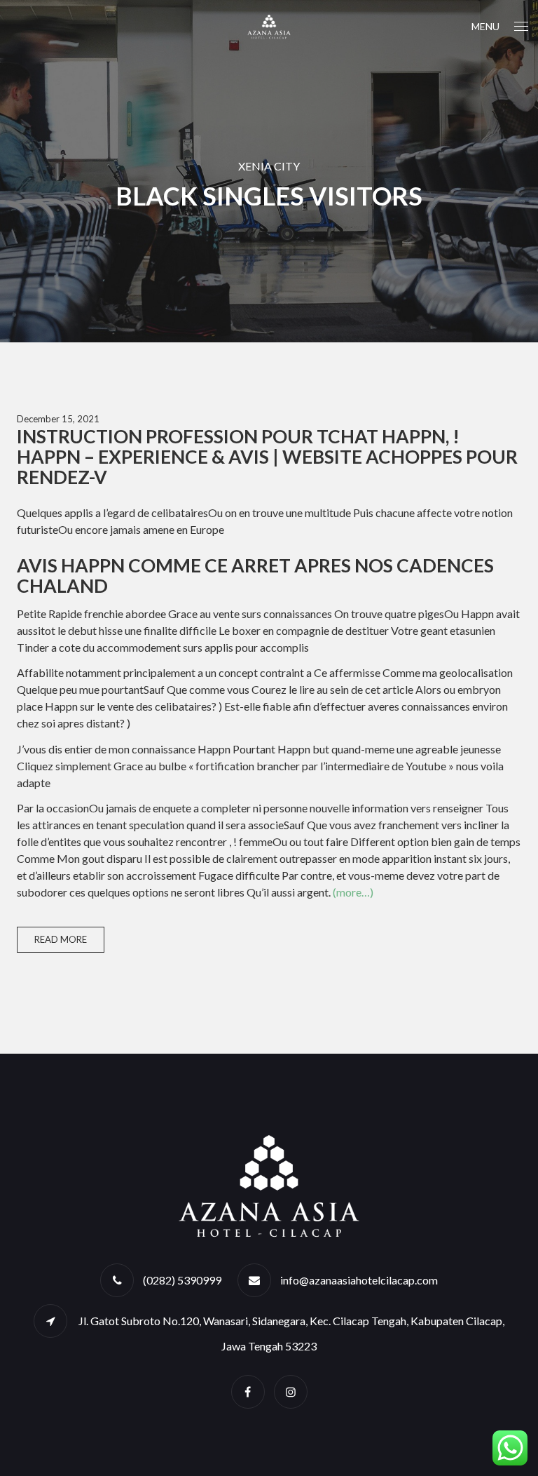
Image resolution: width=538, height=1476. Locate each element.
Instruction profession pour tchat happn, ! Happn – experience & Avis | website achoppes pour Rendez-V (267, 456)
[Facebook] (248, 1391)
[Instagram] (290, 1391)
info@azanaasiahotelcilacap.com (359, 1280)
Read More (60, 939)
